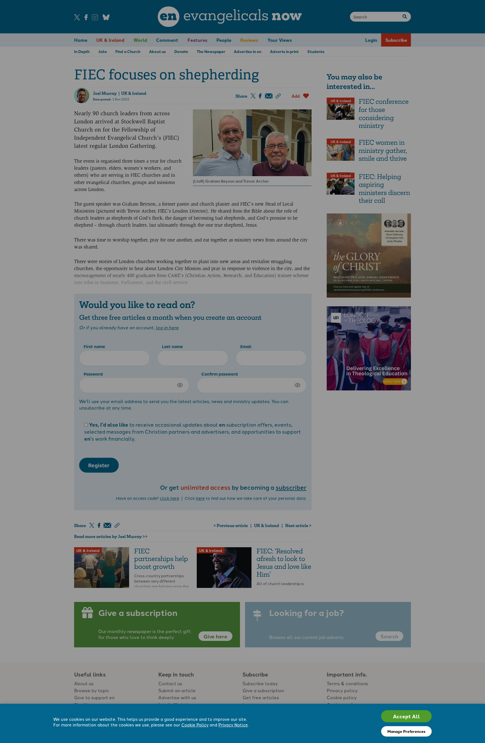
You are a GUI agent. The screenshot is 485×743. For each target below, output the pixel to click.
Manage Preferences (406, 731)
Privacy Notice (233, 725)
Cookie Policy (195, 725)
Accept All (406, 716)
